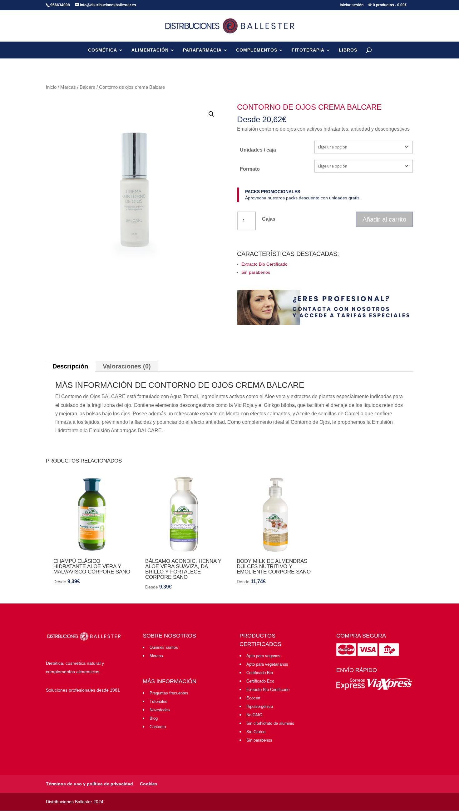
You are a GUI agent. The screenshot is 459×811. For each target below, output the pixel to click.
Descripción (70, 366)
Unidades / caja (258, 150)
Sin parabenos (255, 272)
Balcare (87, 87)
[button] (211, 114)
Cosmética (102, 50)
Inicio (51, 87)
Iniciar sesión (351, 5)
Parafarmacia (202, 50)
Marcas (68, 87)
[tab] (70, 366)
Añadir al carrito (384, 219)
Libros (348, 50)
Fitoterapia (308, 50)
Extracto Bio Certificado (264, 264)
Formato (250, 169)
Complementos (256, 50)
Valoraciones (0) (127, 366)
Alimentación (150, 50)
